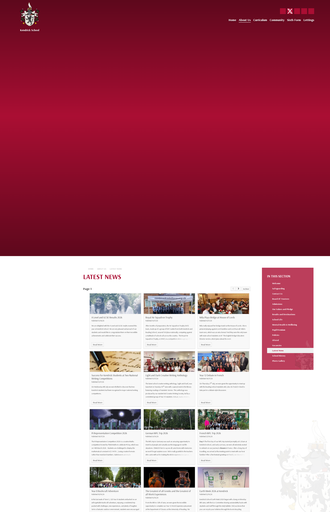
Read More (97, 344)
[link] (233, 289)
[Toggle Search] (311, 11)
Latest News (116, 269)
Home (91, 269)
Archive (246, 289)
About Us (101, 269)
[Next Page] (238, 289)
